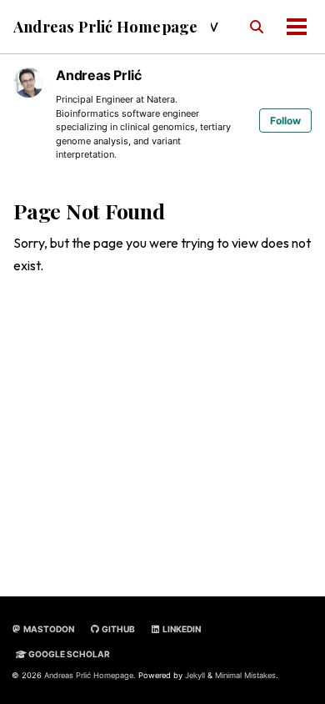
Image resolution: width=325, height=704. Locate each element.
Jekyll (195, 675)
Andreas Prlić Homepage (105, 26)
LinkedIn (181, 629)
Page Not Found (89, 210)
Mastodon (48, 629)
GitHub (117, 629)
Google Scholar (68, 654)
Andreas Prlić (98, 75)
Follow (285, 120)
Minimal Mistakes (245, 675)
